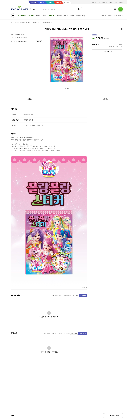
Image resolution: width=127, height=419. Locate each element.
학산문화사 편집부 (15, 34)
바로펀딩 (59, 16)
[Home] (12, 22)
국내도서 (16, 22)
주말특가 (51, 16)
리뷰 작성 (84, 295)
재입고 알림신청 (114, 415)
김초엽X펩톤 (22, 16)
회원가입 (94, 2)
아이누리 (13, 37)
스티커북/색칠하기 (45, 22)
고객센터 (121, 2)
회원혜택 (104, 2)
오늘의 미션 (103, 15)
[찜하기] (101, 415)
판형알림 (43, 125)
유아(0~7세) (25, 22)
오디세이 (31, 16)
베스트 (38, 16)
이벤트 (44, 16)
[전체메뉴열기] (13, 15)
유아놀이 (35, 22)
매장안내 (116, 2)
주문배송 (110, 2)
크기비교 (67, 88)
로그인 (98, 2)
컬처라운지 (79, 16)
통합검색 (35, 9)
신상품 (66, 16)
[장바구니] (114, 9)
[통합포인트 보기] (98, 44)
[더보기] (84, 16)
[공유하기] (121, 29)
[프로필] (120, 9)
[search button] (79, 9)
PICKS (72, 16)
